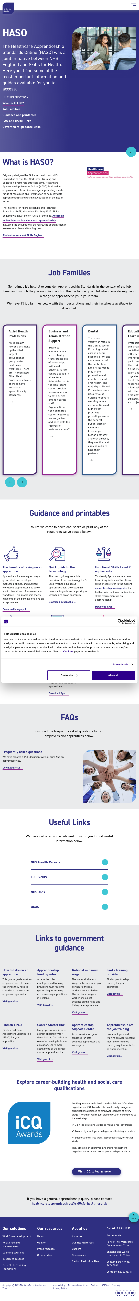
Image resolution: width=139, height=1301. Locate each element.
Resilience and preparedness (11, 1244)
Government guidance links (22, 127)
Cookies (68, 651)
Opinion (41, 1242)
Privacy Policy (60, 1288)
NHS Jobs (38, 892)
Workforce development (17, 1236)
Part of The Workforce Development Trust (120, 1243)
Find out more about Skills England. (23, 235)
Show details (120, 664)
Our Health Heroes (83, 1242)
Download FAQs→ (13, 767)
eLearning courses (13, 1259)
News (40, 1236)
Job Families (11, 109)
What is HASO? (13, 103)
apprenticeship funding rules (111, 588)
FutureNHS (39, 877)
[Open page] (11, 401)
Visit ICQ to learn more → (96, 1171)
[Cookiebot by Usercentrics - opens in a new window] (120, 621)
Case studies (44, 1255)
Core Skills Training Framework (14, 1267)
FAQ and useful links (17, 121)
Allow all (113, 675)
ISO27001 (105, 1285)
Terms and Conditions (78, 1285)
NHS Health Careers (46, 862)
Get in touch (114, 1235)
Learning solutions (13, 1252)
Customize (67, 675)
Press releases (46, 1249)
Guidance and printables (19, 115)
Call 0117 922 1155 (119, 1228)
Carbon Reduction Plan (85, 1261)
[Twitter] (125, 1293)
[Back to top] (134, 1217)
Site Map (116, 1285)
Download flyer (105, 606)
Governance (79, 1255)
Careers (76, 1249)
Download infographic (16, 609)
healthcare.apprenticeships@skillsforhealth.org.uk (69, 1203)
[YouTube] (132, 1293)
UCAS (35, 907)
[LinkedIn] (118, 1293)
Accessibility (59, 1285)
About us (77, 1236)
